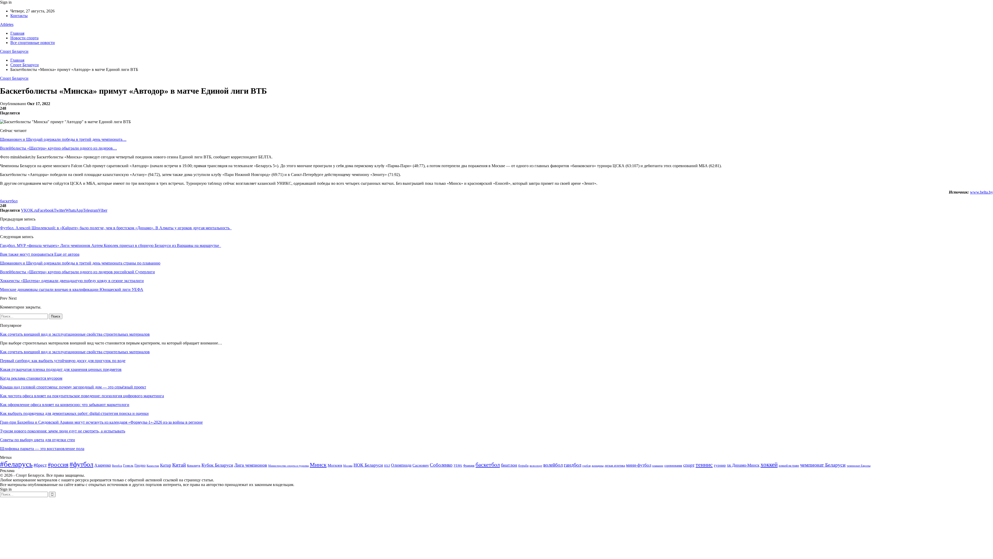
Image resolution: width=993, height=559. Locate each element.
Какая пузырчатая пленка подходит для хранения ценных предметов (61, 369)
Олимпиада (401, 465)
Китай (179, 465)
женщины (598, 465)
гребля (586, 465)
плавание (657, 465)
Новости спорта (24, 38)
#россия (58, 464)
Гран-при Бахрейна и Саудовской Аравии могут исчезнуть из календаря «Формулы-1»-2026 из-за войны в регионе (101, 422)
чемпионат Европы (858, 465)
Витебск (117, 465)
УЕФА (458, 465)
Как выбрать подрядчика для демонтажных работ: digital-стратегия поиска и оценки (74, 413)
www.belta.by (981, 192)
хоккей (769, 464)
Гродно (140, 465)
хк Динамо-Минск (743, 465)
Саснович (420, 465)
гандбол (572, 465)
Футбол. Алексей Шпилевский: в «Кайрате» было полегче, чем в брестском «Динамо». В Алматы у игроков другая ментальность (116, 228)
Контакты (19, 15)
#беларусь (16, 464)
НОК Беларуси (368, 465)
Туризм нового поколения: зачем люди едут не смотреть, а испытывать (62, 431)
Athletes (6, 24)
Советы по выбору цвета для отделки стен (37, 440)
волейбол (553, 465)
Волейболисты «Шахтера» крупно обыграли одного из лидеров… (58, 148)
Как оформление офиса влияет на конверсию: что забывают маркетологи (64, 404)
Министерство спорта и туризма (288, 465)
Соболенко (441, 465)
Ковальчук (193, 465)
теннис (704, 464)
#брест (40, 465)
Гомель (128, 465)
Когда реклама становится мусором (31, 378)
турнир (720, 465)
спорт (689, 465)
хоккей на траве (789, 465)
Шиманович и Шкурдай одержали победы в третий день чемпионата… (63, 139)
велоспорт (536, 465)
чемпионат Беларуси (823, 465)
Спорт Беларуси (14, 51)
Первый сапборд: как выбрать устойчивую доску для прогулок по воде (62, 360)
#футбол (81, 464)
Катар (165, 465)
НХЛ (387, 465)
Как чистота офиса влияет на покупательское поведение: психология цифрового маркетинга (82, 396)
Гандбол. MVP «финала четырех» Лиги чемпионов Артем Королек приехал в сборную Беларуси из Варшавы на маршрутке (110, 245)
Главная (17, 33)
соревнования (673, 465)
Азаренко (102, 465)
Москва (347, 465)
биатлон (509, 465)
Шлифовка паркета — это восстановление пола (42, 448)
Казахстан (153, 465)
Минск (318, 464)
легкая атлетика (615, 465)
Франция (469, 465)
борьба (523, 465)
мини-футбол (638, 465)
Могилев (335, 465)
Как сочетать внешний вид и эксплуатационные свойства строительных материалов (75, 334)
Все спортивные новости (32, 42)
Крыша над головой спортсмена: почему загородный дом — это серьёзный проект (73, 387)
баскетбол (9, 201)
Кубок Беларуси (217, 465)
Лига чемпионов (250, 465)
